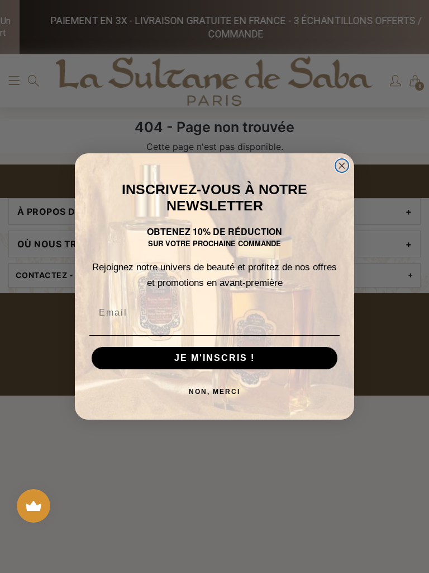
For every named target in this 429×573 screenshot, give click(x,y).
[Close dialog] (342, 165)
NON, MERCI (214, 392)
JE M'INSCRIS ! (214, 358)
